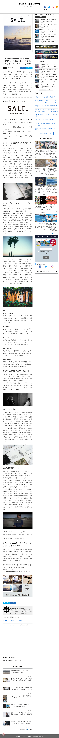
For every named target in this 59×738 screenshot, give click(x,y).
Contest (29, 9)
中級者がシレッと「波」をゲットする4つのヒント (46, 106)
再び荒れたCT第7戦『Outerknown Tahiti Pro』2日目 (46, 41)
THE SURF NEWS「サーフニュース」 (25, 736)
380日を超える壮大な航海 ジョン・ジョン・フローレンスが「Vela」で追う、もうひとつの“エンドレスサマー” (46, 101)
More (3, 12)
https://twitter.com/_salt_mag (14, 538)
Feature (21, 9)
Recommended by (23, 729)
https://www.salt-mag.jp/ (17, 531)
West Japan (54, 9)
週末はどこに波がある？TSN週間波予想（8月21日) (46, 129)
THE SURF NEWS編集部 (17, 608)
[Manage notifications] (3, 734)
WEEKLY (52, 16)
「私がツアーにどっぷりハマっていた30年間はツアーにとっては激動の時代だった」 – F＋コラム (46, 97)
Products (13, 9)
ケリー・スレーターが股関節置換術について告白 (46, 119)
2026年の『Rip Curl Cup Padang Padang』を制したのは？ (46, 124)
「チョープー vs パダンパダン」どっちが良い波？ (46, 115)
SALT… (5, 620)
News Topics (5, 9)
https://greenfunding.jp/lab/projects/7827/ (17, 571)
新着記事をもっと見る (46, 133)
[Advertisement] (17, 642)
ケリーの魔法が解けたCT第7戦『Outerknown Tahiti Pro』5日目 (48, 36)
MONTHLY (40, 16)
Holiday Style (44, 9)
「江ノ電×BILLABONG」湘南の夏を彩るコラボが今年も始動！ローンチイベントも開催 (46, 110)
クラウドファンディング (16, 620)
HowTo (36, 9)
